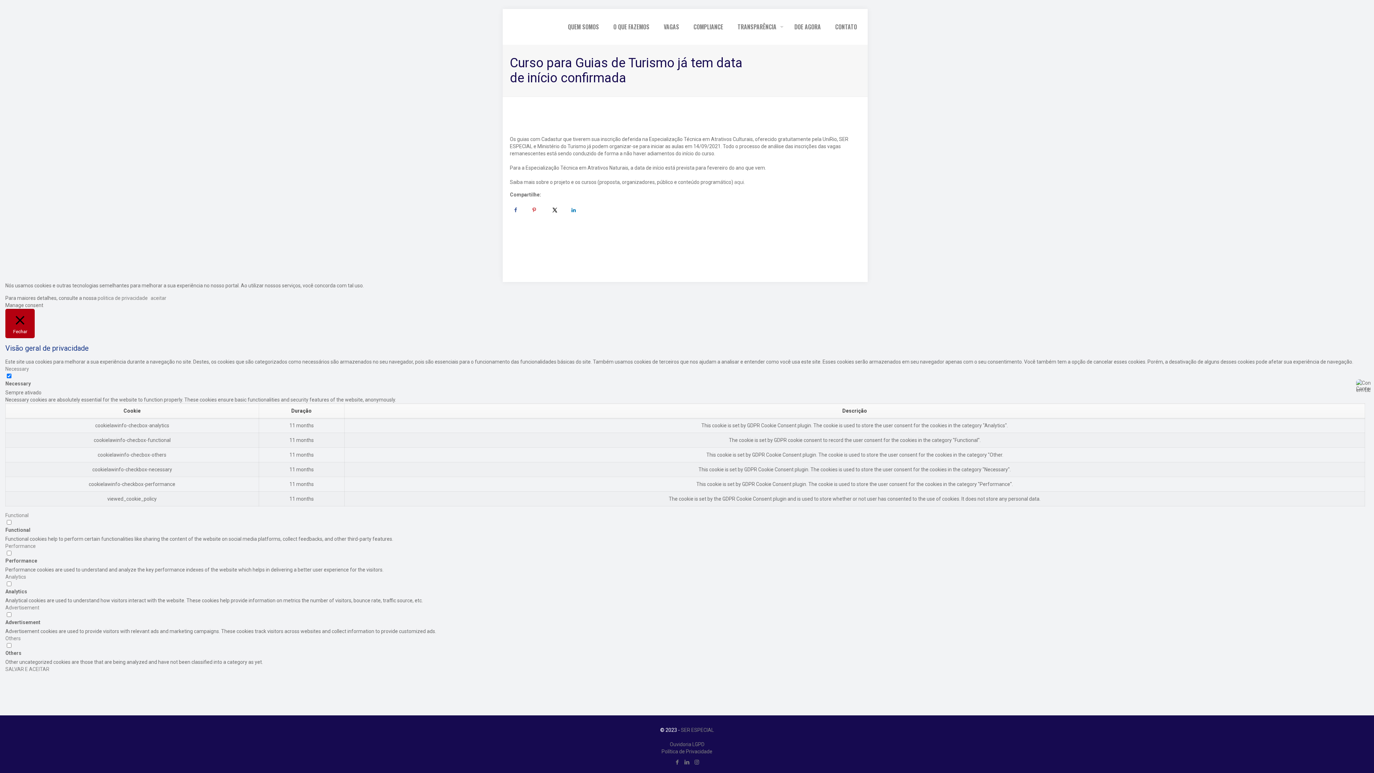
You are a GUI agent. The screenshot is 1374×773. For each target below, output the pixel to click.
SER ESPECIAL (697, 730)
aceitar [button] (158, 298)
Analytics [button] (15, 577)
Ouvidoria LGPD (687, 744)
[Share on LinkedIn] (573, 210)
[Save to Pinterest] (534, 210)
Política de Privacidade (687, 751)
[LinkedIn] (687, 762)
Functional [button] (17, 515)
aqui (739, 182)
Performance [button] (20, 546)
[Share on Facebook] (515, 210)
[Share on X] (555, 210)
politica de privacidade (122, 298)
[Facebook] (677, 762)
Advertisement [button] (22, 608)
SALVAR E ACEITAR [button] (27, 669)
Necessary (18, 383)
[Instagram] (697, 762)
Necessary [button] (17, 369)
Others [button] (13, 638)
